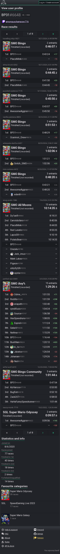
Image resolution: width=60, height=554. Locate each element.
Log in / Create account (49, 2)
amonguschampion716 (17, 21)
